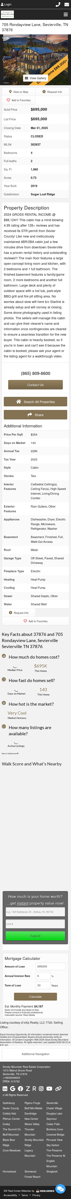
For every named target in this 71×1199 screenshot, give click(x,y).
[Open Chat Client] (60, 1189)
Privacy (36, 1195)
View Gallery (38, 78)
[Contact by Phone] (58, 4)
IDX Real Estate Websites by (19, 1190)
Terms (24, 1195)
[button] (3, 59)
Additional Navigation (36, 1054)
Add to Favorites (21, 100)
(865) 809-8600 (35, 373)
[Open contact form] (66, 4)
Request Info (54, 92)
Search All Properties (39, 401)
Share (39, 414)
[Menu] (65, 14)
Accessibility (10, 1195)
